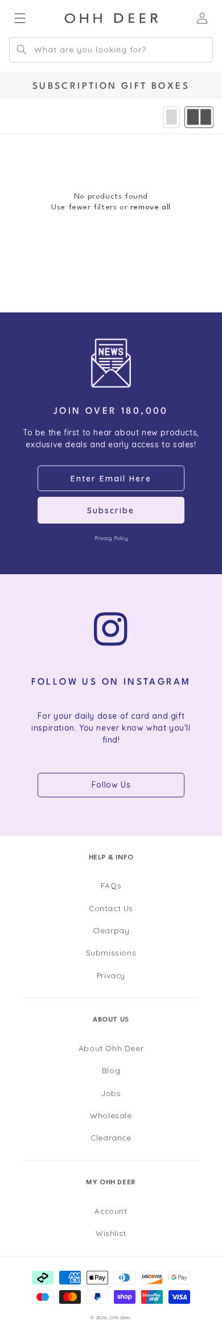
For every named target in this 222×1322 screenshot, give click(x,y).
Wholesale (110, 1115)
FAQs (111, 885)
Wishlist (111, 1233)
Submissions (111, 952)
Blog (111, 1070)
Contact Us (111, 908)
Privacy (111, 975)
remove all (150, 207)
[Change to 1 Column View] (171, 117)
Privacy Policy (111, 538)
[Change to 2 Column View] (198, 117)
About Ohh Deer (111, 1048)
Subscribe (110, 510)
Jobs (111, 1093)
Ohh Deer (120, 1317)
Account (110, 1211)
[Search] (21, 49)
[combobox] (111, 50)
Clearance (111, 1137)
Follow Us (111, 785)
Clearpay (111, 930)
